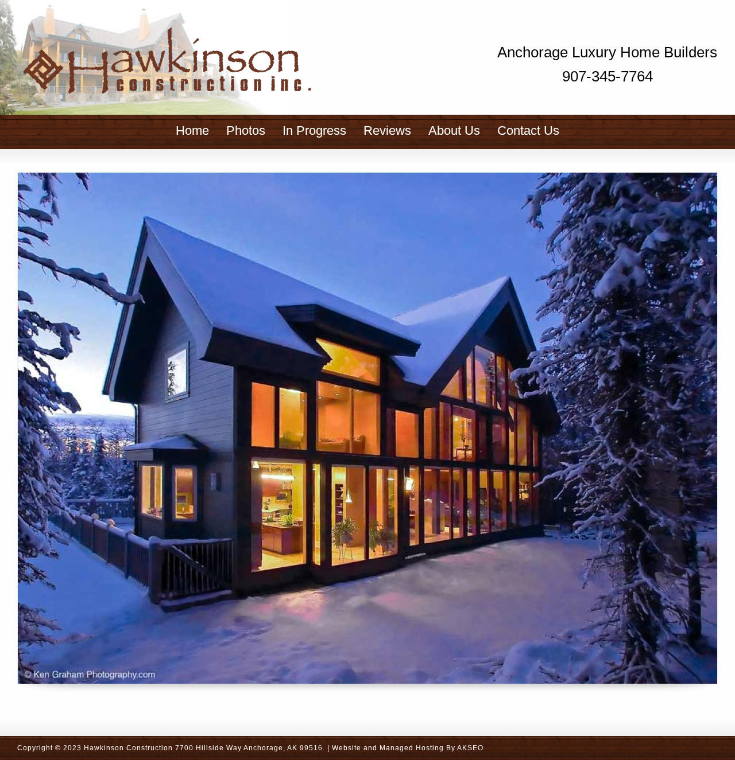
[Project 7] (367, 428)
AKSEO (470, 748)
